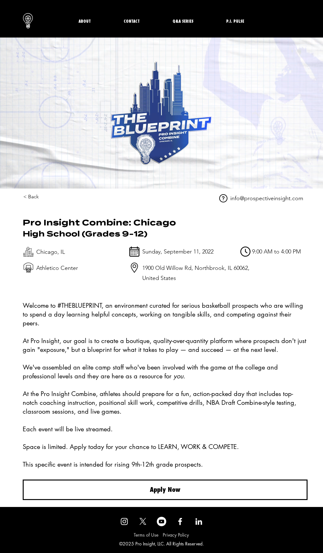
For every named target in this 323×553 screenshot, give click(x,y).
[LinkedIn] (198, 521)
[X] (143, 521)
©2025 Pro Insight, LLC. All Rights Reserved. (161, 544)
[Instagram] (124, 521)
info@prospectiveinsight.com (266, 198)
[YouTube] (161, 521)
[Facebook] (180, 521)
